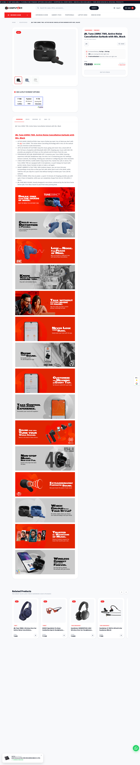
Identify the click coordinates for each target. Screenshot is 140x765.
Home (14, 22)
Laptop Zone (82, 15)
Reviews (36, 119)
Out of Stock (105, 72)
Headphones (23, 22)
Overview (19, 119)
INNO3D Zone (96, 15)
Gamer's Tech (56, 15)
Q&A (47, 119)
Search (94, 8)
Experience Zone (42, 15)
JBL (21, 143)
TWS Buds (96, 30)
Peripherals (69, 15)
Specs (27, 119)
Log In (118, 8)
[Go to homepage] (13, 8)
